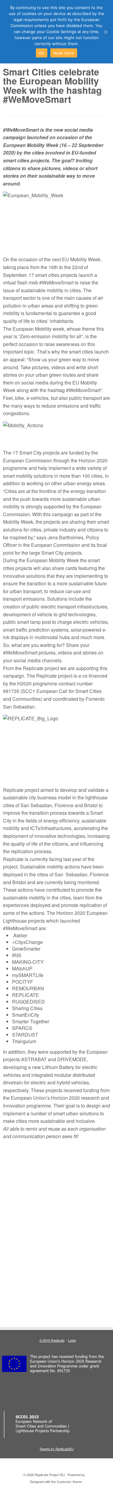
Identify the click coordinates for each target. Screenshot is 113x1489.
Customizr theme (69, 1481)
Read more (63, 53)
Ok (41, 53)
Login (72, 1340)
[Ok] (105, 32)
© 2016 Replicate (51, 1340)
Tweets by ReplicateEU (56, 1448)
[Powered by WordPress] (88, 1473)
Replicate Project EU (50, 1474)
